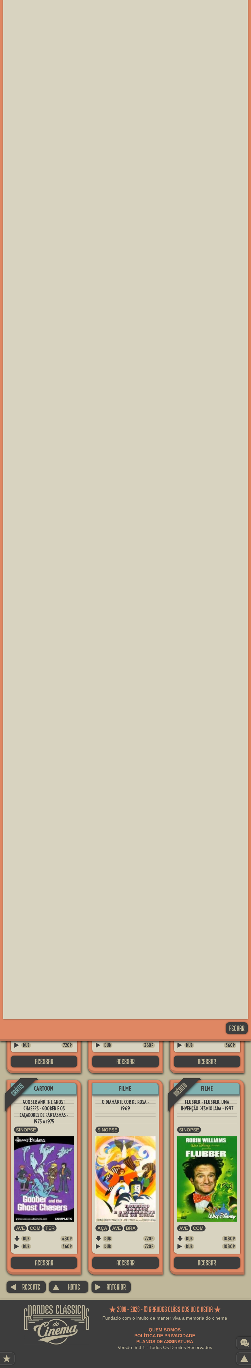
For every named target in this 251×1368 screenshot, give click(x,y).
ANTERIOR (110, 1287)
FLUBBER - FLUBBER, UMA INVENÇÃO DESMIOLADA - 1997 (207, 1105)
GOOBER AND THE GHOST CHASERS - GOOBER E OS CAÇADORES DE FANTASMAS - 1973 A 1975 (44, 1112)
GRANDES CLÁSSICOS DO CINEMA (56, 1310)
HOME (66, 1287)
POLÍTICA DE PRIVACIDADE (164, 1335)
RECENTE (25, 1287)
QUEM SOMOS (165, 1329)
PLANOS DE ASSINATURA (164, 1341)
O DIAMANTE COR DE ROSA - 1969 (125, 1105)
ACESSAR (44, 1061)
